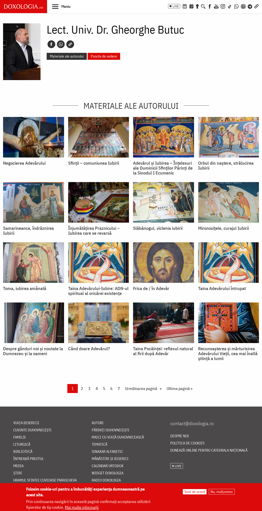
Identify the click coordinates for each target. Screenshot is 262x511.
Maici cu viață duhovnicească (118, 437)
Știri (17, 473)
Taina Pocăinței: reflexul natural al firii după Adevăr (163, 351)
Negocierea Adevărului (24, 163)
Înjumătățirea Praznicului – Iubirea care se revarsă (94, 231)
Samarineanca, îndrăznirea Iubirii (28, 231)
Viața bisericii (26, 423)
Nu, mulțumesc (222, 491)
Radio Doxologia (106, 480)
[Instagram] (223, 6)
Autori (98, 423)
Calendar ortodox (107, 466)
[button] (61, 6)
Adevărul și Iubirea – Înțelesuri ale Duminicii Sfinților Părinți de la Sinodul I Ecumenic (163, 168)
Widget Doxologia (107, 473)
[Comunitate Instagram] (243, 6)
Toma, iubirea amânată (24, 288)
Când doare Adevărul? (89, 348)
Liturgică (21, 444)
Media (18, 466)
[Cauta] (203, 6)
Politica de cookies (187, 443)
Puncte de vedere (104, 56)
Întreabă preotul (28, 459)
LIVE (176, 6)
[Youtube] (216, 6)
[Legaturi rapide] (256, 6)
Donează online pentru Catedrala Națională (208, 450)
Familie (19, 437)
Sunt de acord (194, 491)
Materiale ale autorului (67, 56)
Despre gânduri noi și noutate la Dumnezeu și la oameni (33, 351)
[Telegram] (250, 6)
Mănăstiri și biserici (110, 459)
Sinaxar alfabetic (107, 452)
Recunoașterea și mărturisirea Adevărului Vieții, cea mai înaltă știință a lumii (227, 353)
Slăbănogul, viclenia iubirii (158, 228)
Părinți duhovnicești (110, 430)
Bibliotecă (22, 452)
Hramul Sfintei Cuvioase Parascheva (45, 480)
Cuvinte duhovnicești (32, 430)
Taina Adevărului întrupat (222, 288)
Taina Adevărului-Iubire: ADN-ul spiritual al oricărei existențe (98, 291)
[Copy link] (70, 44)
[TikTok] (230, 6)
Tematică (99, 444)
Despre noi (179, 436)
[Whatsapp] (61, 44)
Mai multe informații (82, 507)
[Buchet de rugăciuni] (197, 6)
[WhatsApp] (236, 6)
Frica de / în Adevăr (151, 288)
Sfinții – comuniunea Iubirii (93, 163)
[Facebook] (209, 6)
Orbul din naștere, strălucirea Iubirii (226, 165)
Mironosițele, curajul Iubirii (223, 228)
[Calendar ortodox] (184, 6)
